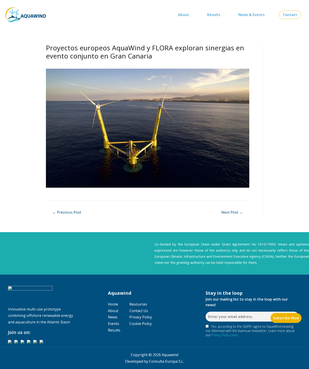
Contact (290, 14)
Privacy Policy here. (225, 335)
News (112, 317)
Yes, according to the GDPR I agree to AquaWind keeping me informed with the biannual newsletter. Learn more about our (250, 330)
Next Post (232, 212)
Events (113, 323)
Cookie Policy (140, 323)
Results (213, 14)
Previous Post (66, 212)
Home (113, 304)
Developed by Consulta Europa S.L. (154, 361)
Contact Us (138, 310)
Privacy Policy (140, 317)
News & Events (251, 14)
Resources (138, 304)
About (183, 14)
